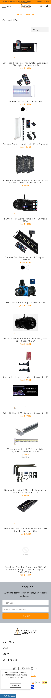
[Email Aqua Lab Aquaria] (36, 668)
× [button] (29, 668)
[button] (18, 696)
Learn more (16, 685)
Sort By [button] (35, 30)
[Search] (42, 6)
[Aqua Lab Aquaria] (25, 6)
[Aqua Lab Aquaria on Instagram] (32, 668)
